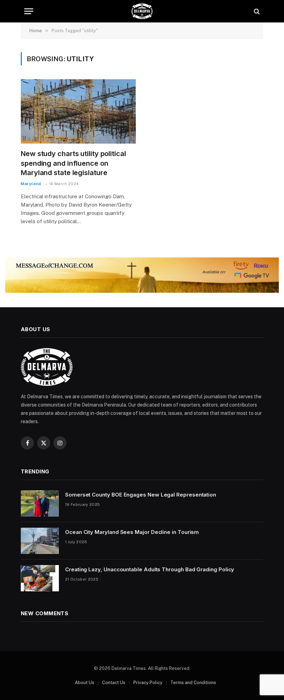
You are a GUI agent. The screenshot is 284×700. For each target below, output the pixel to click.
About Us (84, 682)
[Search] (256, 11)
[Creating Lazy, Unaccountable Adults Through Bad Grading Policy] (40, 578)
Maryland (31, 183)
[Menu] (28, 11)
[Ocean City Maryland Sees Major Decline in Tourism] (40, 541)
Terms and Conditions (193, 682)
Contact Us (113, 682)
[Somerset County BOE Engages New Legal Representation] (40, 503)
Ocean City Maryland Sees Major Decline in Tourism (132, 532)
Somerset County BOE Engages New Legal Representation (140, 494)
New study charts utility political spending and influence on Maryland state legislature (73, 162)
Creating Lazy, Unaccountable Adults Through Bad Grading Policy (149, 569)
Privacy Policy (147, 682)
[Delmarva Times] (142, 11)
